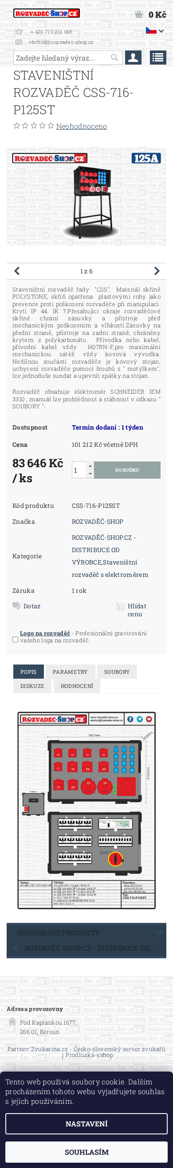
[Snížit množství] (90, 473)
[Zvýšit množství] (90, 465)
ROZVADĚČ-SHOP (98, 521)
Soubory (117, 671)
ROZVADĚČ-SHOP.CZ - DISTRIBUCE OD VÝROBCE (104, 549)
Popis (28, 671)
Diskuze (32, 685)
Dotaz (32, 606)
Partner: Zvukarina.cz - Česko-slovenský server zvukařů (86, 1049)
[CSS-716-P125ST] (86, 810)
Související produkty (58, 932)
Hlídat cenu (137, 610)
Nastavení (87, 1123)
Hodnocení (77, 685)
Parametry (70, 671)
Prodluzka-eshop (89, 1055)
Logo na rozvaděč (45, 633)
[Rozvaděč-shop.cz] (46, 11)
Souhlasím (87, 1151)
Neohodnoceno (81, 126)
